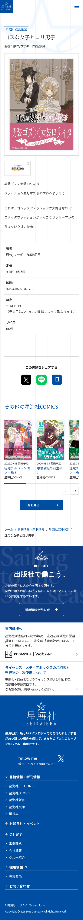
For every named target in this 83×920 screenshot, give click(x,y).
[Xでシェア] (26, 380)
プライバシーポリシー (32, 905)
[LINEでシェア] (41, 380)
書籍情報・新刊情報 (31, 529)
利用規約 (10, 905)
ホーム (8, 529)
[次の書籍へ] (75, 491)
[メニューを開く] (76, 6)
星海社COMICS (16, 29)
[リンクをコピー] (57, 380)
